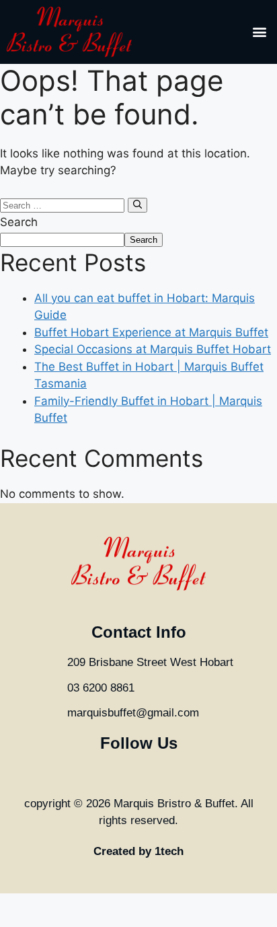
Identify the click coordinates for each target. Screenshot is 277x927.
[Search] (137, 205)
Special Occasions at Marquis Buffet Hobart (152, 349)
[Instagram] (138, 773)
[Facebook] (108, 773)
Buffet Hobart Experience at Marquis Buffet (151, 332)
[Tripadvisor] (169, 773)
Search (19, 222)
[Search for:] (64, 204)
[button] (259, 32)
